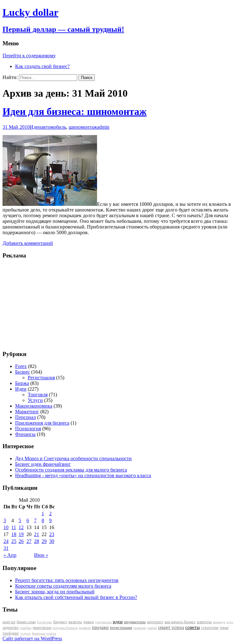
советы (192, 627)
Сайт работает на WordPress (32, 638)
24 (6, 541)
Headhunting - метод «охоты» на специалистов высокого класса (83, 475)
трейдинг (11, 633)
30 (51, 541)
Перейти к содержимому (29, 55)
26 (21, 541)
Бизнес (22, 372)
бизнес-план (26, 622)
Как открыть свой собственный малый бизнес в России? (76, 597)
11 (13, 527)
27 (29, 541)
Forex (21, 366)
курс (230, 622)
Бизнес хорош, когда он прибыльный (55, 591)
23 (51, 534)
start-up (9, 622)
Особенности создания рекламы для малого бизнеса (71, 469)
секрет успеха (171, 627)
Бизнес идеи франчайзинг (43, 464)
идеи (118, 621)
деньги (88, 622)
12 (21, 527)
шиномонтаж (83, 127)
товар (224, 627)
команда (219, 622)
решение (139, 628)
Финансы (25, 434)
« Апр (9, 555)
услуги (25, 633)
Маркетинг (27, 411)
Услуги (35, 400)
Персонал (25, 417)
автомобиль (53, 127)
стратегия (209, 627)
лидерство (11, 627)
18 (13, 534)
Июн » (41, 555)
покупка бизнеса (65, 628)
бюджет (60, 622)
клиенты (204, 622)
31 (6, 548)
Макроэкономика (33, 406)
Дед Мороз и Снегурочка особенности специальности (73, 458)
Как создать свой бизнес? (42, 66)
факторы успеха (44, 633)
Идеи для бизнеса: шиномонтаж (75, 111)
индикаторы (135, 621)
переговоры (42, 627)
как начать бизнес (180, 622)
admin (103, 127)
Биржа (22, 383)
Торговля (38, 394)
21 (36, 534)
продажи (100, 627)
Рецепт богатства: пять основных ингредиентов (66, 580)
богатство (44, 622)
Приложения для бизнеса (42, 423)
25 (13, 541)
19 (21, 534)
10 (6, 527)
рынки (152, 628)
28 (36, 541)
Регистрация (41, 377)
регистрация (121, 627)
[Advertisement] (42, 304)
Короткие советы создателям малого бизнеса (63, 586)
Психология (28, 428)
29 (44, 541)
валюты (75, 622)
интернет (155, 621)
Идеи (35, 127)
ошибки (26, 628)
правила (85, 628)
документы (103, 622)
